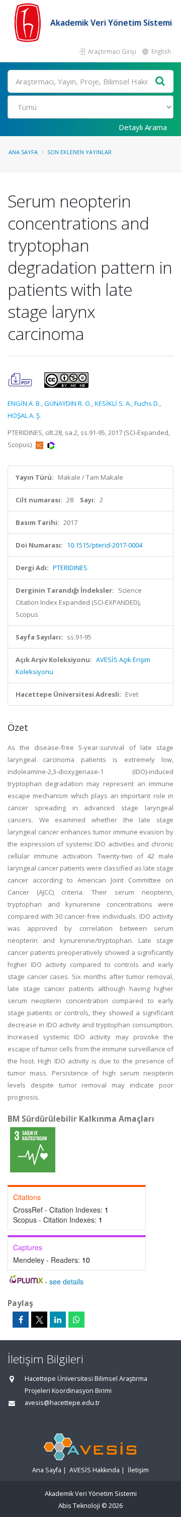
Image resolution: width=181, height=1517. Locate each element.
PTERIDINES (70, 567)
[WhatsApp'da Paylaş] (76, 1320)
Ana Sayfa (23, 152)
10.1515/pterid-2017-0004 (104, 545)
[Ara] (160, 81)
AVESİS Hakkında (94, 1470)
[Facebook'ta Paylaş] (21, 1320)
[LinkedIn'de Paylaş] (58, 1320)
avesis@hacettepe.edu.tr (62, 1402)
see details (66, 1281)
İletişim (138, 1470)
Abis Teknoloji (79, 1505)
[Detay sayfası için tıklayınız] (33, 1149)
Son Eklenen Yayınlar (79, 152)
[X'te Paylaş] (39, 1320)
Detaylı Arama (143, 127)
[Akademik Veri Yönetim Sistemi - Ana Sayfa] (29, 22)
